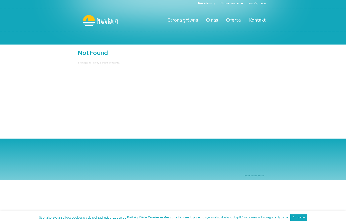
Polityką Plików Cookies (143, 217)
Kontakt (257, 20)
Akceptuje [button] (299, 217)
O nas (212, 20)
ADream (261, 176)
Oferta (233, 20)
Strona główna (183, 20)
